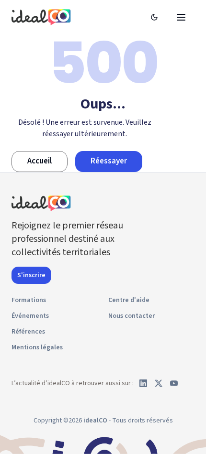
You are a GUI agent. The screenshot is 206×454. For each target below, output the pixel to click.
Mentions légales (37, 347)
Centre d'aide (128, 300)
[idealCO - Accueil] (42, 17)
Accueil (39, 161)
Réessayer (109, 161)
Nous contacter (131, 316)
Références (28, 331)
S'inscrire (31, 275)
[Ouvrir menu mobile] (181, 17)
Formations (28, 300)
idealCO (95, 420)
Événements (30, 316)
